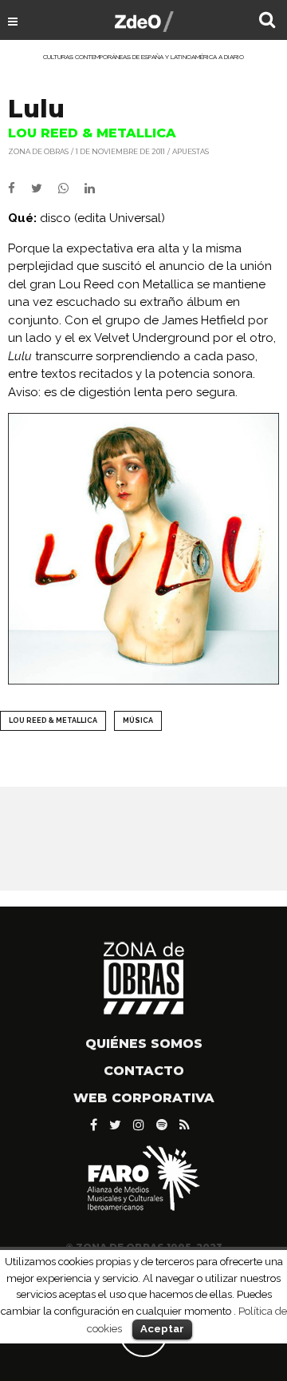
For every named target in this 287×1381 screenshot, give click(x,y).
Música (138, 720)
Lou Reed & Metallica (53, 720)
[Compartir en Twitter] (44, 188)
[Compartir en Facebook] (19, 188)
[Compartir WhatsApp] (69, 188)
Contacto (144, 1070)
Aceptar (162, 1329)
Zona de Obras (38, 151)
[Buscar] (267, 22)
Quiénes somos (143, 1043)
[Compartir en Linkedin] (96, 188)
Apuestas (190, 151)
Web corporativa (143, 1097)
